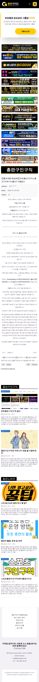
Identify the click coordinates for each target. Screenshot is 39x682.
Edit (28, 365)
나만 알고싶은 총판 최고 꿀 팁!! (14, 503)
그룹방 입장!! (25, 31)
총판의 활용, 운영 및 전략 (11, 541)
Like (4, 353)
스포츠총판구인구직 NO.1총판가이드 (16, 578)
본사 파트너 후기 (19, 618)
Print (35, 353)
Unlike (10, 353)
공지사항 (19, 628)
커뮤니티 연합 (19, 625)
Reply (9, 365)
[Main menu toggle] (35, 4)
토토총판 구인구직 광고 (11, 411)
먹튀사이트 (19, 620)
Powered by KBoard (8, 369)
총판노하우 (19, 623)
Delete (34, 365)
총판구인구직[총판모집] (19, 615)
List (3, 365)
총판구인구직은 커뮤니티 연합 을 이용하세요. (18, 451)
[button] (30, 4)
